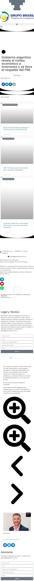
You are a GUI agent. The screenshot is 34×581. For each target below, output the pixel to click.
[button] (17, 24)
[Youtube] (2, 284)
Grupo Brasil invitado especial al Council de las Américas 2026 (16, 129)
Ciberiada (13, 297)
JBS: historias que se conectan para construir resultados (15, 169)
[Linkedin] (2, 279)
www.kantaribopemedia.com (11, 539)
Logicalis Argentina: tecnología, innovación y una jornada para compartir (15, 225)
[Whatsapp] (2, 288)
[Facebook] (5, 545)
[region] (17, 304)
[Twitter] (9, 545)
